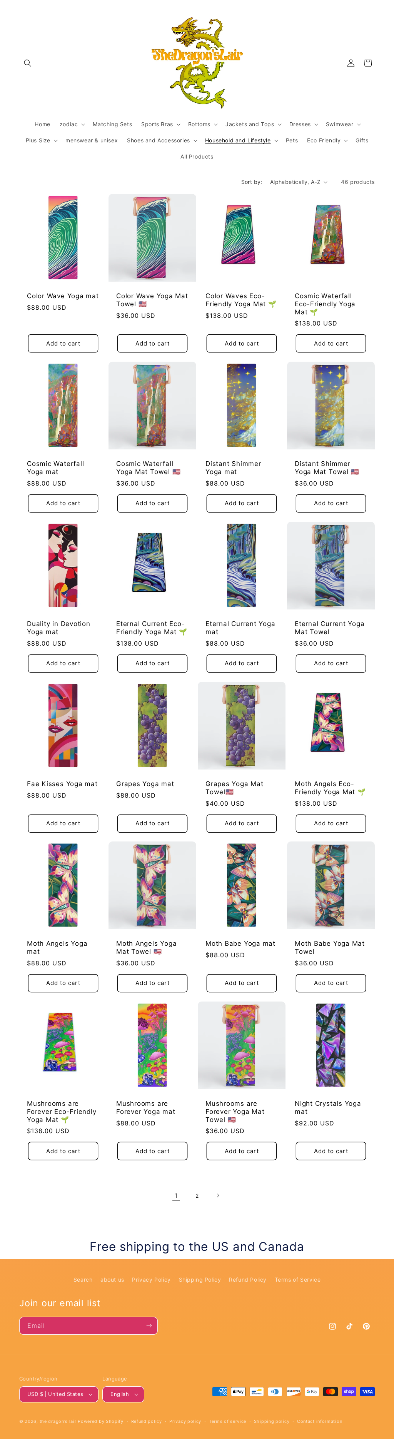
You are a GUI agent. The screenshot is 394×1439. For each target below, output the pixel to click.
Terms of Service (298, 1279)
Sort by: (251, 182)
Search (83, 1279)
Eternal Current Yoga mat (240, 628)
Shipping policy (272, 1421)
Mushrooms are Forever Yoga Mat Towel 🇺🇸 (234, 1111)
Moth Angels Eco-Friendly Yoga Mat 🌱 (330, 788)
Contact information (319, 1421)
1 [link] (176, 1195)
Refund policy (146, 1421)
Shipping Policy (200, 1279)
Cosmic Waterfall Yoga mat (55, 468)
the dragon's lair (58, 1421)
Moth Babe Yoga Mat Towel (330, 947)
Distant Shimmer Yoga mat (233, 468)
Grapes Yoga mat (145, 784)
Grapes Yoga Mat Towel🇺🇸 (234, 788)
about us (112, 1279)
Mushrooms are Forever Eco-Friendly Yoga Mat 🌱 (62, 1111)
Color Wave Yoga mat (63, 296)
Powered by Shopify (101, 1421)
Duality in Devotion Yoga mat (58, 628)
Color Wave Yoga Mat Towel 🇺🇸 (152, 300)
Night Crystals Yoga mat (328, 1107)
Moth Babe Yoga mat (240, 943)
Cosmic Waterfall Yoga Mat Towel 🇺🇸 (148, 468)
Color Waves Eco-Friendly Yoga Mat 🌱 (241, 300)
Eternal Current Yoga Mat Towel (330, 628)
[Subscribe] (148, 1326)
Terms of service (227, 1421)
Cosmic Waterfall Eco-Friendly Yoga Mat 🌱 (325, 304)
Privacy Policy (151, 1279)
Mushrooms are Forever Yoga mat (145, 1107)
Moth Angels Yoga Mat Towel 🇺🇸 (146, 947)
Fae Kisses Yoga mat (62, 784)
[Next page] (217, 1195)
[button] (27, 63)
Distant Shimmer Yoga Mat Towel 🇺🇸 (327, 468)
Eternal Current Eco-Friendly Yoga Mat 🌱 (151, 628)
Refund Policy (248, 1279)
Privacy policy (185, 1421)
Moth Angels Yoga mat (57, 947)
